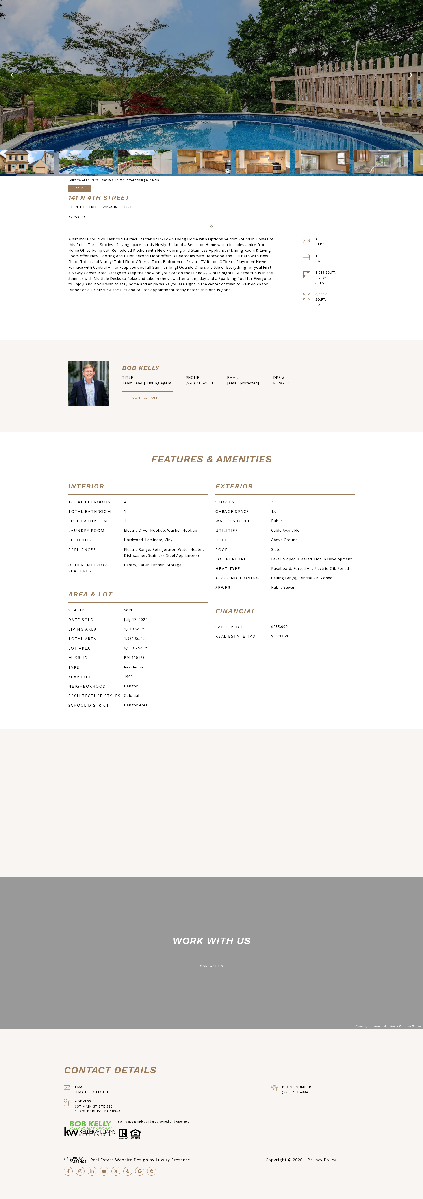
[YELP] (127, 1171)
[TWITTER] (115, 1171)
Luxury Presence (173, 1159)
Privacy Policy (322, 1159)
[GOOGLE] (139, 1171)
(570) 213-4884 (199, 383)
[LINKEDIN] (92, 1171)
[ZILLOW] (151, 1171)
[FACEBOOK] (68, 1171)
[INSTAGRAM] (80, 1171)
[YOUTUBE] (104, 1171)
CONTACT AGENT (147, 397)
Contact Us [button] (211, 966)
